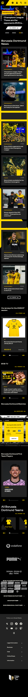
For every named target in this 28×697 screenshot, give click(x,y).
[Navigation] (25, 2)
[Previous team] (3, 533)
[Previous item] (3, 355)
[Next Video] (24, 398)
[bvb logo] (2, 2)
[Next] (24, 500)
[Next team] (24, 533)
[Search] (21, 2)
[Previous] (3, 500)
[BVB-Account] (16, 2)
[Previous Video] (3, 398)
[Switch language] (12, 2)
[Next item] (24, 355)
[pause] (25, 7)
